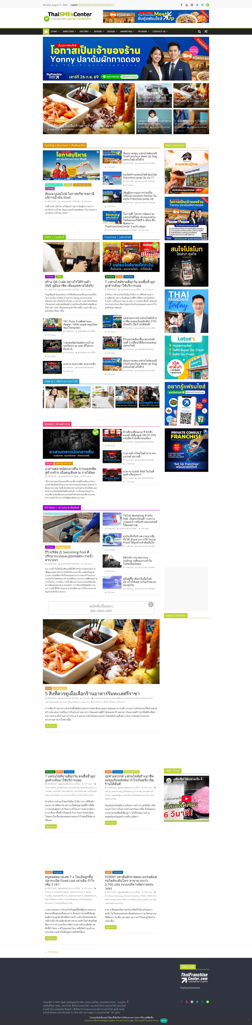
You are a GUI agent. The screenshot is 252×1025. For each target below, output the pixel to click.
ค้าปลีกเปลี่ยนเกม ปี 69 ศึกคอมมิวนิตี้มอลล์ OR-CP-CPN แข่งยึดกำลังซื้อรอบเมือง (139, 435)
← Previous (51, 952)
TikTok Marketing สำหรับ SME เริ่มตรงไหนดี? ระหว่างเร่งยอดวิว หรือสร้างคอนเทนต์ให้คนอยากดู (140, 520)
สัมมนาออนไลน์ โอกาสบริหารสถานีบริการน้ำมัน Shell (69, 195)
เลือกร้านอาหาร (96, 702)
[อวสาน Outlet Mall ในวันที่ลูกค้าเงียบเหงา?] (112, 470)
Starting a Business (82, 185)
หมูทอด (66, 892)
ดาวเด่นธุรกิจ (57, 892)
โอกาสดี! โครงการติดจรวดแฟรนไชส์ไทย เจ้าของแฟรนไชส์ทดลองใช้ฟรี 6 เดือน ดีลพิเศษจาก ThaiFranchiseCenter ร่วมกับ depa (130, 220)
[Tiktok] (191, 4)
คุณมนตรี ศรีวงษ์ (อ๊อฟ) (86, 367)
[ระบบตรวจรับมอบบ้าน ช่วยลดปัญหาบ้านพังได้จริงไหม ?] (154, 85)
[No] (248, 1019)
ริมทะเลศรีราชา (118, 698)
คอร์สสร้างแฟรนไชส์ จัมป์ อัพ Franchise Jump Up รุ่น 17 (140, 176)
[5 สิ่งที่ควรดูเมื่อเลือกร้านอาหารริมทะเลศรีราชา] (191, 85)
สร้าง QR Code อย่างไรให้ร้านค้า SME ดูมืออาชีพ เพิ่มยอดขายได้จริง (69, 284)
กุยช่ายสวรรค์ (62, 787)
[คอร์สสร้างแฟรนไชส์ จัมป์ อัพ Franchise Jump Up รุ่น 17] (112, 173)
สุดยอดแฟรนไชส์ (131, 772)
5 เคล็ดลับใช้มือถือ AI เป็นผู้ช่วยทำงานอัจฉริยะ (190, 122)
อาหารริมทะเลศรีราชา (71, 702)
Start (54, 31)
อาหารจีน (152, 899)
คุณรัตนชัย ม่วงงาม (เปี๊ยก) (87, 331)
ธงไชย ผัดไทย (74, 787)
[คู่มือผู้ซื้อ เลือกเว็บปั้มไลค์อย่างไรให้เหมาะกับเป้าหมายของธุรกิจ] (112, 577)
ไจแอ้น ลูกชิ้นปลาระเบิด (73, 795)
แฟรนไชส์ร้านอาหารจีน (114, 903)
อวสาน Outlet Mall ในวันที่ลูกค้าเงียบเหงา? (138, 473)
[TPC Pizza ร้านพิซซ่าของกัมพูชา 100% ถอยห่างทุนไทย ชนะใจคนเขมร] (52, 320)
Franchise (129, 276)
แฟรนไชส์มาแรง (56, 795)
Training (50, 188)
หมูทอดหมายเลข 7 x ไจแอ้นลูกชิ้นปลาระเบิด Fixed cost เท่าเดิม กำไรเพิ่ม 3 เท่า (69, 881)
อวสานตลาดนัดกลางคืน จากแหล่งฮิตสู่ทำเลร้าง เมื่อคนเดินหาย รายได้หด (70, 470)
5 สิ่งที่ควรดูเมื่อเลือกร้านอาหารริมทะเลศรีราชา (191, 96)
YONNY (143, 896)
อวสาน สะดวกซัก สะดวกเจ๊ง (79, 364)
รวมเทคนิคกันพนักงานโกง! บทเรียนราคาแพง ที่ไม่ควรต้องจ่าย (78, 346)
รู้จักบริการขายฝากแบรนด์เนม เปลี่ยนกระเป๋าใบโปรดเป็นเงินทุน (137, 560)
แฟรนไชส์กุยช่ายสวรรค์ (140, 795)
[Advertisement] (186, 589)
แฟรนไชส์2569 (67, 791)
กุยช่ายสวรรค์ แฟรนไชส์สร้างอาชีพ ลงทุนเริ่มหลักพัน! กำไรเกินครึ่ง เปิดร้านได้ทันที (140, 321)
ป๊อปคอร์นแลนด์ (86, 787)
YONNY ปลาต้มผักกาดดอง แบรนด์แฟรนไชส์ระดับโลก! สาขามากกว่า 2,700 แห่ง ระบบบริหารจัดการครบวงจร (131, 882)
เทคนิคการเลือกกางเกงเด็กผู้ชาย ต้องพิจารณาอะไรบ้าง (86, 125)
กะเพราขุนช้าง (50, 787)
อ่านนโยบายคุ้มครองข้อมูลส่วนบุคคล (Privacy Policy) (107, 1020)
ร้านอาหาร (129, 698)
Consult (68, 185)
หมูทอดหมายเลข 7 (76, 895)
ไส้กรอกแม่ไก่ (88, 795)
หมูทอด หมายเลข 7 (77, 892)
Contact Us (159, 31)
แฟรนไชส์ (56, 791)
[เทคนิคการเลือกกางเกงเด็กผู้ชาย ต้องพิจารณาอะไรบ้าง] (89, 108)
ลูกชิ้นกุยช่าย (127, 791)
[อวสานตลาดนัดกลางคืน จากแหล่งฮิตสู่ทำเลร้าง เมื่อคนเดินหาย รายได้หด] (71, 430)
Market (49, 463)
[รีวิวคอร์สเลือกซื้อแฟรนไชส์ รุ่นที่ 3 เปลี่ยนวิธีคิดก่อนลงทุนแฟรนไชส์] (112, 338)
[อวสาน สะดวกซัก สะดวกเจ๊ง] (52, 362)
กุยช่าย (107, 791)
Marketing (126, 31)
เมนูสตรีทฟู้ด (116, 795)
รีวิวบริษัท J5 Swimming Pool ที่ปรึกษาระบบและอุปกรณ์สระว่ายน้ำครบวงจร (69, 556)
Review (98, 31)
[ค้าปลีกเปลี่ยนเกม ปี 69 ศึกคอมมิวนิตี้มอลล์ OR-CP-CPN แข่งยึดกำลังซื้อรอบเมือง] (112, 430)
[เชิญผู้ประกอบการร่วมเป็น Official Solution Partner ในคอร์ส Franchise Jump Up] (112, 191)
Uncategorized (55, 120)
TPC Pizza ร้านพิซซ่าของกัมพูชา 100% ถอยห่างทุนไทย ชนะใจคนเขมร (80, 324)
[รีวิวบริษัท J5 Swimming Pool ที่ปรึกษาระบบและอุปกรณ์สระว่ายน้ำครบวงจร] (71, 514)
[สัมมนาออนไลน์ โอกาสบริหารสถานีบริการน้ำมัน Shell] (71, 152)
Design (111, 31)
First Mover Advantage (114, 896)
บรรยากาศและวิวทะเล (102, 698)
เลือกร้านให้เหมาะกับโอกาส (113, 702)
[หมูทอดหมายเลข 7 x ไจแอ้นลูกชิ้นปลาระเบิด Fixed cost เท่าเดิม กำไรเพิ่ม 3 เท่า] (71, 838)
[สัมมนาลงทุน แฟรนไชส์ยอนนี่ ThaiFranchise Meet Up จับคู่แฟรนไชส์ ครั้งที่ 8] (112, 152)
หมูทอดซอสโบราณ (60, 895)
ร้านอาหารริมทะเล (141, 698)
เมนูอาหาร (85, 702)
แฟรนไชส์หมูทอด (70, 899)
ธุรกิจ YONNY (122, 899)
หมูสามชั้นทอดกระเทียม (54, 899)
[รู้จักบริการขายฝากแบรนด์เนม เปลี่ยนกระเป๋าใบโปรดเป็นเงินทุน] (112, 556)
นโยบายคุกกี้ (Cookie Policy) (146, 1020)
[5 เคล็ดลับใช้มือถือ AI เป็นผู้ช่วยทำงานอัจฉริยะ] (191, 111)
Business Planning (54, 185)
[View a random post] (206, 31)
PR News (142, 31)
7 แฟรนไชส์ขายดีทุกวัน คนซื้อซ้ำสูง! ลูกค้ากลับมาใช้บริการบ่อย (130, 284)
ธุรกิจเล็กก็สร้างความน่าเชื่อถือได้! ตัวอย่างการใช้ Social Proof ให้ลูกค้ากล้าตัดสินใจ (139, 539)
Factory (84, 31)
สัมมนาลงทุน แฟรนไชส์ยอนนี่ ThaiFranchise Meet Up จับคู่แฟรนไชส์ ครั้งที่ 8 (140, 156)
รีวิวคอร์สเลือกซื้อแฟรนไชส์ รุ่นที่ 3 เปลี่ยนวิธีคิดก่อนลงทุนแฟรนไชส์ (139, 342)
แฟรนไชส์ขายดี (80, 791)
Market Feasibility (131, 896)
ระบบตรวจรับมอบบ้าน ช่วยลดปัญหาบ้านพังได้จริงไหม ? (153, 96)
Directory (68, 31)
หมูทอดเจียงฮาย (90, 895)
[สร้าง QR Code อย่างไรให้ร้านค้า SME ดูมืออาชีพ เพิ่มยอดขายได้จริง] (71, 243)
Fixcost (48, 892)
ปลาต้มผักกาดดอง (135, 899)
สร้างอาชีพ (137, 791)
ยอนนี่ (145, 899)
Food (119, 276)
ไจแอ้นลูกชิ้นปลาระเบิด (63, 903)
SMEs (59, 276)
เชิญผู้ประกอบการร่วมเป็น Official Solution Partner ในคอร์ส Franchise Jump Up (139, 196)
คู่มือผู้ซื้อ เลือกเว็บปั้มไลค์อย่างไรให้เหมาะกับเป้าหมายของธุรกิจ (139, 582)
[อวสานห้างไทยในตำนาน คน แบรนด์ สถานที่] (112, 452)
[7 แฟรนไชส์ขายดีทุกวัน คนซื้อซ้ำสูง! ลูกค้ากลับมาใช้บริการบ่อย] (131, 243)
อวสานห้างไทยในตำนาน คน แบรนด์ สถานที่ (139, 454)
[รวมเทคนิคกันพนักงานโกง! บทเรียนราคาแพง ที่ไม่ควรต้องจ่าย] (52, 341)
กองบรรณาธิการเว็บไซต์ (72, 129)
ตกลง (164, 1020)
